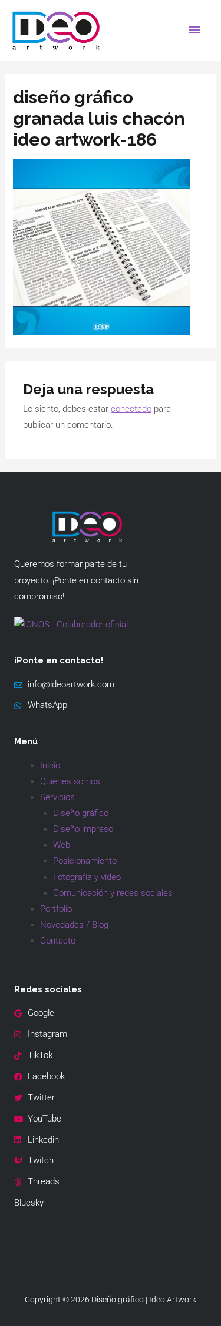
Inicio (50, 765)
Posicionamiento (85, 860)
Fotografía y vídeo (87, 877)
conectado (131, 409)
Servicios (57, 797)
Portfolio (56, 909)
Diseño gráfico (80, 813)
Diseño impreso (83, 829)
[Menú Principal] (194, 30)
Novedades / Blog (74, 924)
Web (61, 845)
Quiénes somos (70, 781)
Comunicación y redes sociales (113, 893)
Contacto (57, 940)
